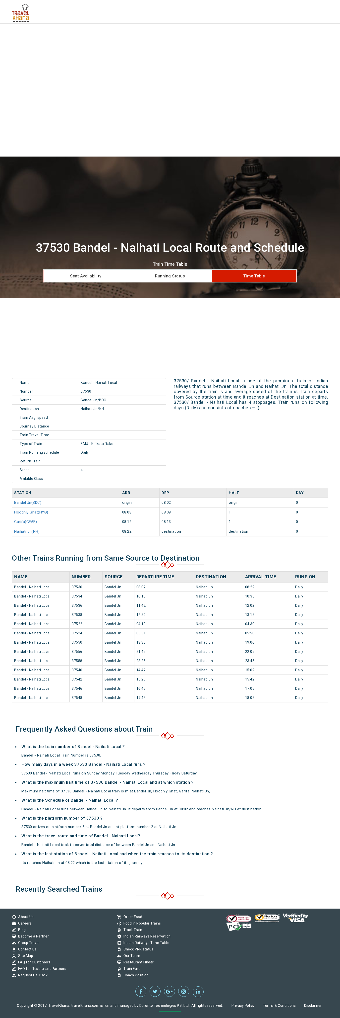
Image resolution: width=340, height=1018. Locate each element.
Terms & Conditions (279, 1006)
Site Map (24, 956)
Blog (21, 930)
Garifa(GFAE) (25, 521)
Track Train (131, 930)
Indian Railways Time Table (145, 943)
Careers (24, 923)
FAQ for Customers (33, 962)
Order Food (131, 917)
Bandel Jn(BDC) (27, 502)
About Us (25, 917)
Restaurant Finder (137, 962)
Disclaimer (313, 1006)
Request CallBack (32, 975)
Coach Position (135, 975)
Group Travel (28, 943)
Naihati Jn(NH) (27, 531)
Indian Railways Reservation (146, 936)
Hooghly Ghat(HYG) (31, 512)
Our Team (130, 956)
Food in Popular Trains (141, 923)
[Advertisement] (149, 35)
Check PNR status (137, 949)
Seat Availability (86, 275)
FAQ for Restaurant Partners (41, 969)
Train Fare (130, 969)
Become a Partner (32, 936)
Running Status (170, 275)
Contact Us (26, 949)
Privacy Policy (243, 1006)
